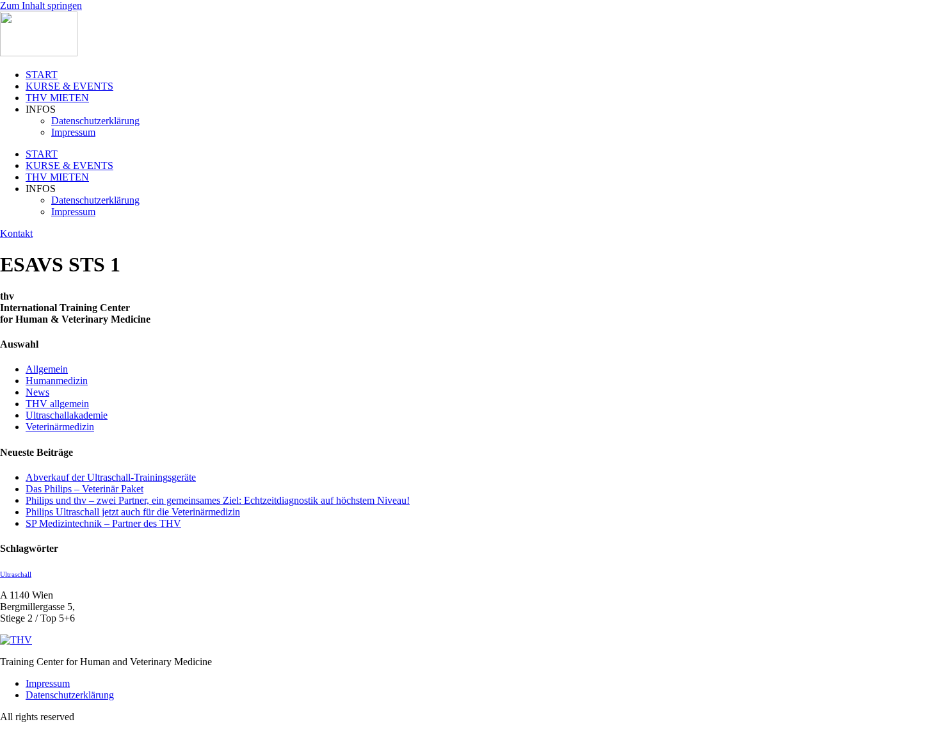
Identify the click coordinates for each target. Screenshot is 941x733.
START (42, 74)
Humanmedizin (57, 380)
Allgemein (47, 369)
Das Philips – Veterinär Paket (84, 488)
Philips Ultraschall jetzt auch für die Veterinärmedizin (133, 511)
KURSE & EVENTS (69, 86)
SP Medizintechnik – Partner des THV (103, 523)
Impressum (73, 132)
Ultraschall (15, 574)
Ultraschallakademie (67, 415)
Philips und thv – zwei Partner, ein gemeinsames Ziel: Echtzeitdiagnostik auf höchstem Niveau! (218, 500)
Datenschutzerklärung (95, 120)
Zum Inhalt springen (41, 5)
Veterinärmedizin (60, 426)
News (37, 392)
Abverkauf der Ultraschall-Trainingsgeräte (111, 477)
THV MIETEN (57, 97)
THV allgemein (57, 403)
